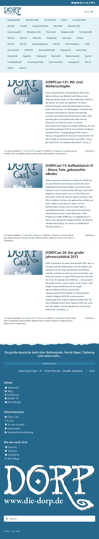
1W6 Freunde (71, 318)
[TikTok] (90, 3)
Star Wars (68, 238)
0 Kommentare (61, 154)
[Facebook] (81, 3)
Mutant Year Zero (28, 238)
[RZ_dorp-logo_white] (49, 466)
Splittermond (9, 324)
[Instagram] (83, 3)
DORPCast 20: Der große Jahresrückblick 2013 (65, 254)
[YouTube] (78, 3)
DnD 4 (13, 154)
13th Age (67, 151)
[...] (88, 142)
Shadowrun (56, 321)
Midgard (35, 321)
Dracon (65, 235)
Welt (40, 154)
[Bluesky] (75, 3)
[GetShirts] (92, 3)
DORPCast (48, 151)
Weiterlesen (89, 151)
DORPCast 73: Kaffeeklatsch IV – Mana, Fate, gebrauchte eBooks (69, 169)
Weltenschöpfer (48, 154)
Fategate (11, 238)
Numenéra (53, 238)
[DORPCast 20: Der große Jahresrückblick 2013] (23, 263)
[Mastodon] (87, 3)
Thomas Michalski (13, 151)
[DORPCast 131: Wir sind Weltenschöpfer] (23, 92)
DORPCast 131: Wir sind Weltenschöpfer (64, 84)
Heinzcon (18, 238)
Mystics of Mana (32, 154)
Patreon (60, 238)
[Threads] (85, 3)
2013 (5, 321)
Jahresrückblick (25, 321)
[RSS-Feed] (94, 3)
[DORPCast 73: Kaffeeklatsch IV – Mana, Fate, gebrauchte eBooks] (23, 176)
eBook (71, 235)
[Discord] (72, 3)
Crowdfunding (13, 321)
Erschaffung (20, 154)
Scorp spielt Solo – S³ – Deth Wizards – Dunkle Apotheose (40, 370)
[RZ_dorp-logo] (12, 8)
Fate (5, 238)
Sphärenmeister (67, 321)
